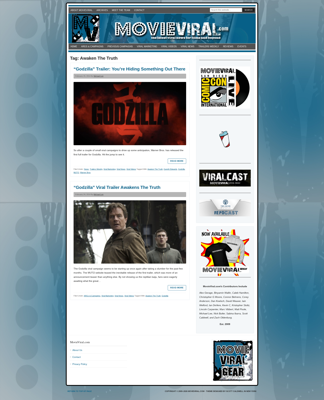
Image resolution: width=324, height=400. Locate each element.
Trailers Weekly (208, 46)
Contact (139, 10)
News (86, 169)
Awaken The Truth (155, 169)
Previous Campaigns (120, 46)
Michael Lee (98, 76)
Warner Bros (85, 173)
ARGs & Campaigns (92, 46)
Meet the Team (121, 10)
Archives (102, 10)
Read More (176, 161)
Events (241, 46)
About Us (77, 350)
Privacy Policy (79, 364)
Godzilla (181, 169)
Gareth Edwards (170, 169)
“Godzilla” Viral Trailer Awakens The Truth (117, 187)
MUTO (76, 173)
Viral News (187, 46)
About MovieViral (81, 10)
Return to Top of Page (80, 391)
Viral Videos (169, 46)
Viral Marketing (147, 46)
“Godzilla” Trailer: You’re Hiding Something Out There (129, 69)
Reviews (228, 46)
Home (74, 46)
